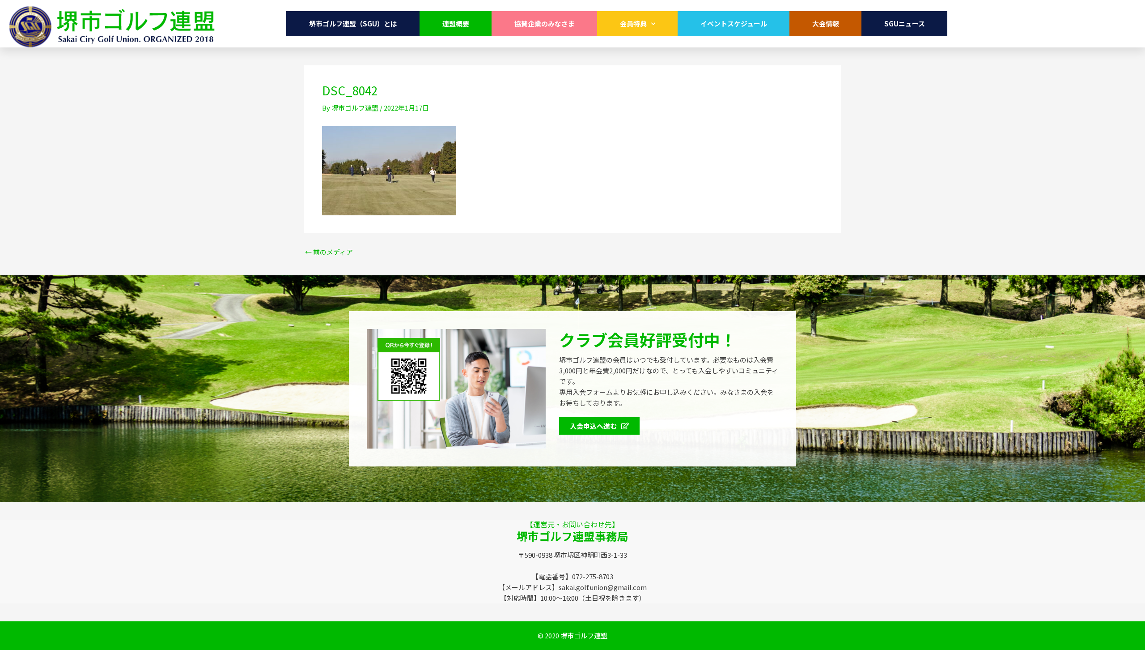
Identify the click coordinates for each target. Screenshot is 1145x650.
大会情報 (825, 23)
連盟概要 (455, 23)
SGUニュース (904, 23)
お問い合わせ (990, 23)
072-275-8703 (1073, 24)
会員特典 (633, 23)
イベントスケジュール (733, 23)
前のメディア (329, 251)
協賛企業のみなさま (544, 23)
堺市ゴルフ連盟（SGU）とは (353, 23)
